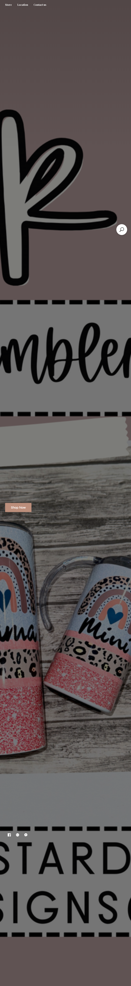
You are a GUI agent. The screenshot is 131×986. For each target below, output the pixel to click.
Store (8, 4)
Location (22, 4)
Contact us (40, 4)
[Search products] (122, 229)
